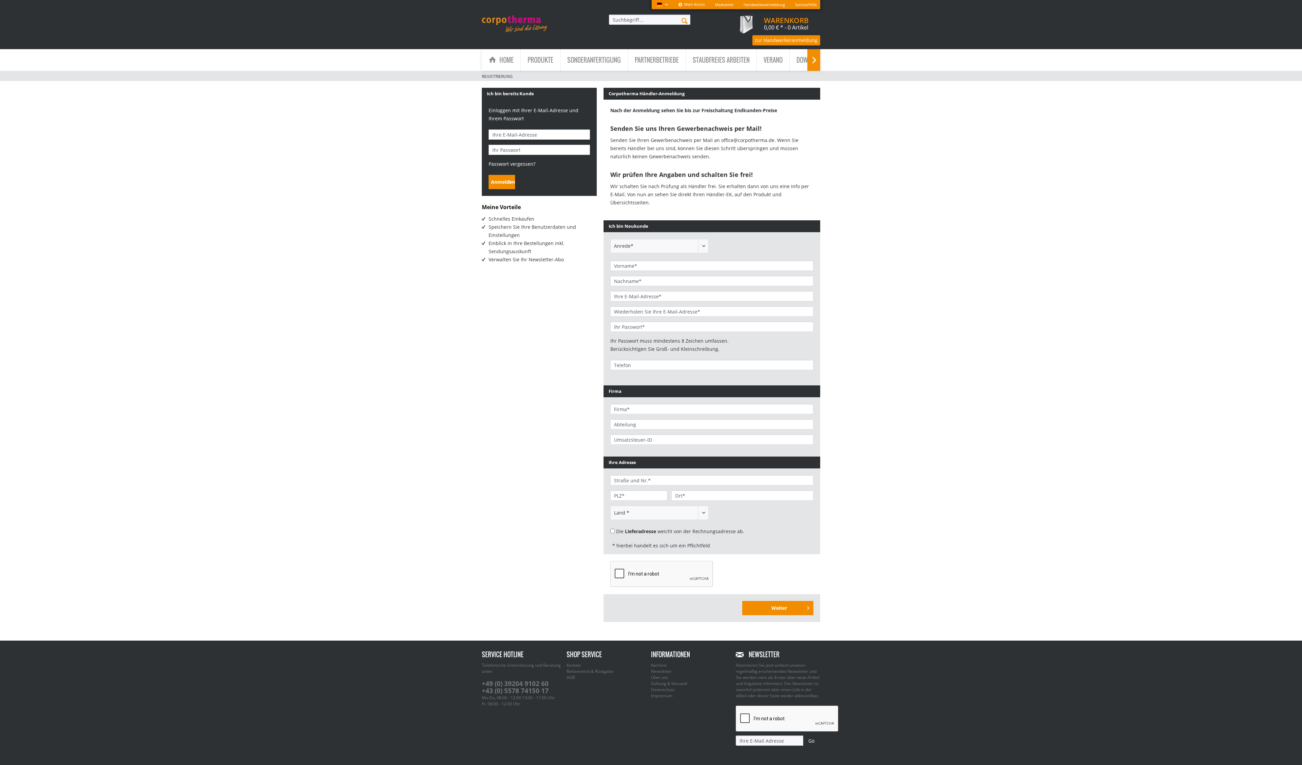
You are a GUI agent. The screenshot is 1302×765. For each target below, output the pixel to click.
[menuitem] (691, 4)
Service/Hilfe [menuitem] (806, 4)
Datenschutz (663, 689)
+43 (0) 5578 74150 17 (515, 690)
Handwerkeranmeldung (764, 4)
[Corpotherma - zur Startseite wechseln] (514, 23)
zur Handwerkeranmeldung (786, 40)
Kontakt (574, 665)
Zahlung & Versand (669, 683)
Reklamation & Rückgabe (590, 671)
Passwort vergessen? (512, 164)
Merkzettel (724, 4)
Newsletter (661, 671)
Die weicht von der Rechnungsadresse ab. (680, 531)
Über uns (659, 677)
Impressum (661, 696)
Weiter (779, 608)
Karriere (659, 665)
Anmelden (503, 182)
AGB (571, 677)
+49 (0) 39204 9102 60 (515, 683)
